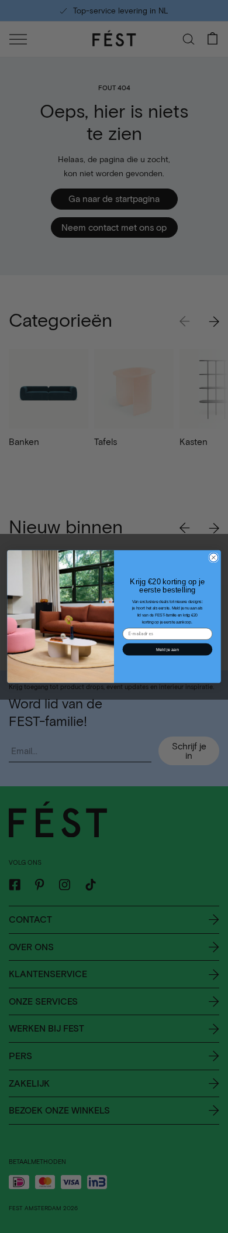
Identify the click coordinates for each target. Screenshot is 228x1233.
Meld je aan (167, 649)
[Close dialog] (213, 557)
